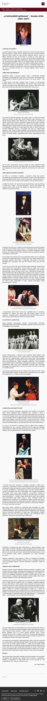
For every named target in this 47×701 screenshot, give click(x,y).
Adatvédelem (5, 691)
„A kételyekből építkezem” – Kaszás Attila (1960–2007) (14, 10)
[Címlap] (7, 3)
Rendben (5, 698)
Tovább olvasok (33, 695)
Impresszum (14, 691)
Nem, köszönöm (15, 698)
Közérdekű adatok (23, 691)
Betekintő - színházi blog (16, 9)
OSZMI (2, 9)
